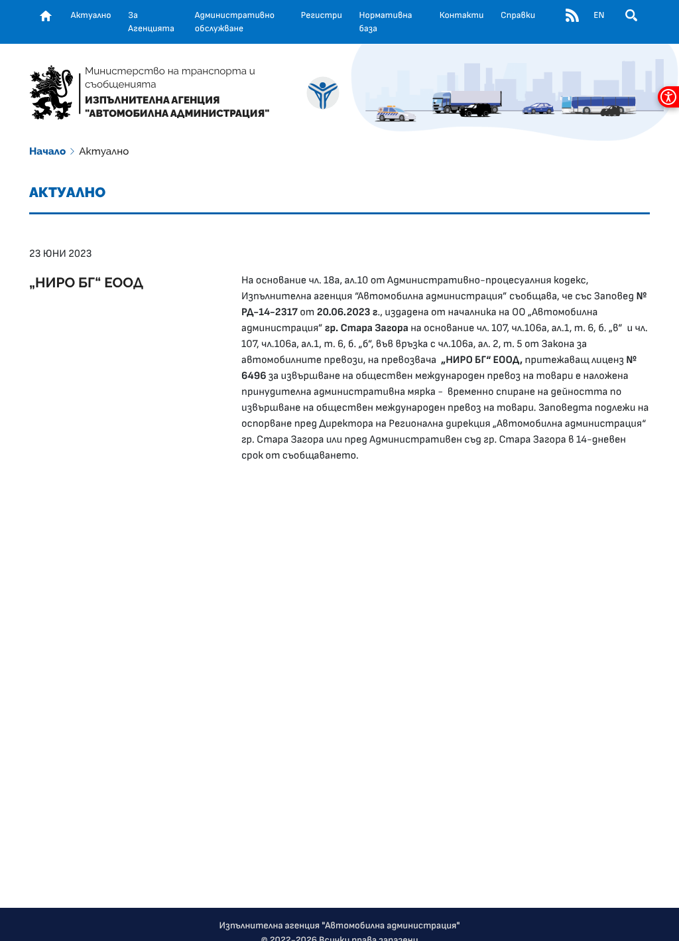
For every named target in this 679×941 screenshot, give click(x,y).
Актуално (91, 15)
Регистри (321, 15)
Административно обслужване (235, 22)
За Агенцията (151, 22)
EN (598, 15)
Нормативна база (385, 22)
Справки (518, 15)
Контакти (462, 15)
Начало (47, 151)
